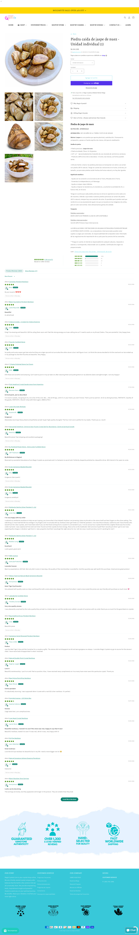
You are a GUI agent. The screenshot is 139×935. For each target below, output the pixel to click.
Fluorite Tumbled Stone (17, 342)
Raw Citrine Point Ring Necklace (20, 678)
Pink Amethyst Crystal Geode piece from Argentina (26, 384)
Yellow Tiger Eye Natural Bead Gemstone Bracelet (25, 576)
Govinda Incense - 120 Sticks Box (20, 698)
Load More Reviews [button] (69, 799)
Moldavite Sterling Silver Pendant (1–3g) (22, 507)
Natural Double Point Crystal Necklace (22, 658)
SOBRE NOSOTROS (75, 877)
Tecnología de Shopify (75, 930)
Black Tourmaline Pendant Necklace (21, 302)
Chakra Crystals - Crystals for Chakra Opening (24, 322)
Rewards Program (75, 884)
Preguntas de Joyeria (43, 887)
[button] (125, 18)
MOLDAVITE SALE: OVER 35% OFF (68, 10)
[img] (43, 259)
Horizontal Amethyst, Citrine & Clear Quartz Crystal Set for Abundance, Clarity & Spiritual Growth (41, 427)
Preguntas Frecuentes (44, 877)
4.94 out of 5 (48, 260)
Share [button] (74, 34)
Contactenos (41, 891)
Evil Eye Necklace (15, 738)
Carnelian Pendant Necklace (18, 282)
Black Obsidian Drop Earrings (19, 778)
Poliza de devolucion (43, 884)
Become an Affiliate (76, 887)
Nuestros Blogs (74, 881)
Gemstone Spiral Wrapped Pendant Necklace (24, 636)
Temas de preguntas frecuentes (79, 894)
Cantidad (73, 67)
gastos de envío (77, 52)
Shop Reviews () (31, 271)
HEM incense (13, 556)
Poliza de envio (42, 881)
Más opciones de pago (91, 87)
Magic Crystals (66, 930)
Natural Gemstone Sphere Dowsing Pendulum (24, 758)
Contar (72, 59)
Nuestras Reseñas (75, 891)
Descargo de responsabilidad (46, 894)
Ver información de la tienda (81, 98)
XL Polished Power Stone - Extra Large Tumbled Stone (27, 447)
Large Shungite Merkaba (17, 407)
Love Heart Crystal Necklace (18, 718)
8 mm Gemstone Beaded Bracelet (20, 467)
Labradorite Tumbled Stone (18, 596)
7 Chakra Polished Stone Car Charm (21, 364)
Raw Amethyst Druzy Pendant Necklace (22, 616)
